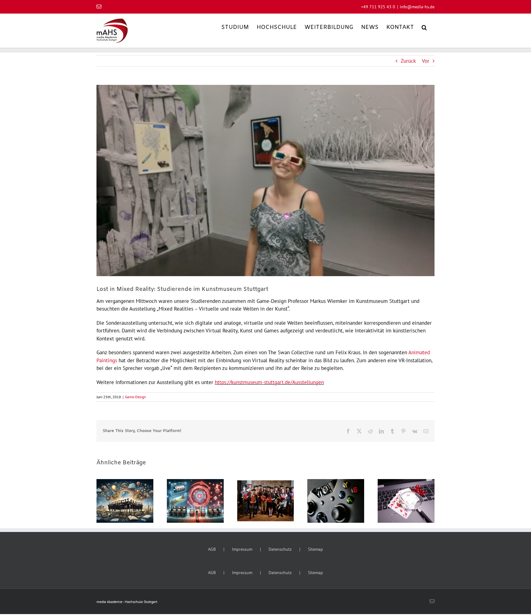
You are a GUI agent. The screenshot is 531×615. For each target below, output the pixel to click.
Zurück (408, 61)
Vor (425, 61)
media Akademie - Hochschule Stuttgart (126, 601)
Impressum (242, 549)
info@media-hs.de (417, 7)
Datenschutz (280, 549)
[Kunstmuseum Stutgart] (265, 180)
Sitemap (315, 549)
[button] (424, 27)
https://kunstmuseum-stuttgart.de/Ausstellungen (269, 382)
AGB (212, 549)
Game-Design (135, 397)
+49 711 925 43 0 (378, 7)
